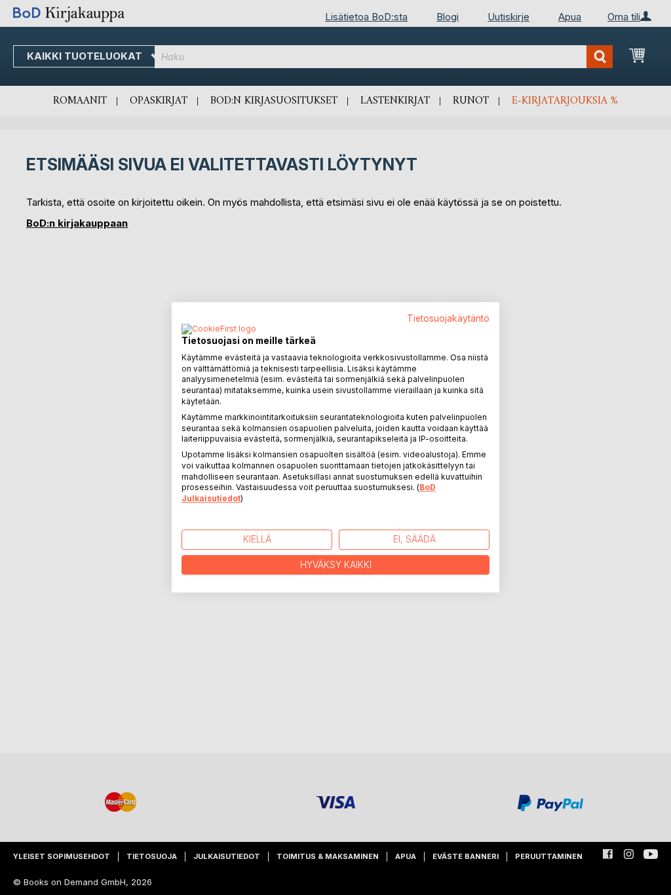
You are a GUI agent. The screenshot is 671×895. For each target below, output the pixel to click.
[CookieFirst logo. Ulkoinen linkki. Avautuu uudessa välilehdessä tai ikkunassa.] (219, 329)
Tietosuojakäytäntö (448, 318)
